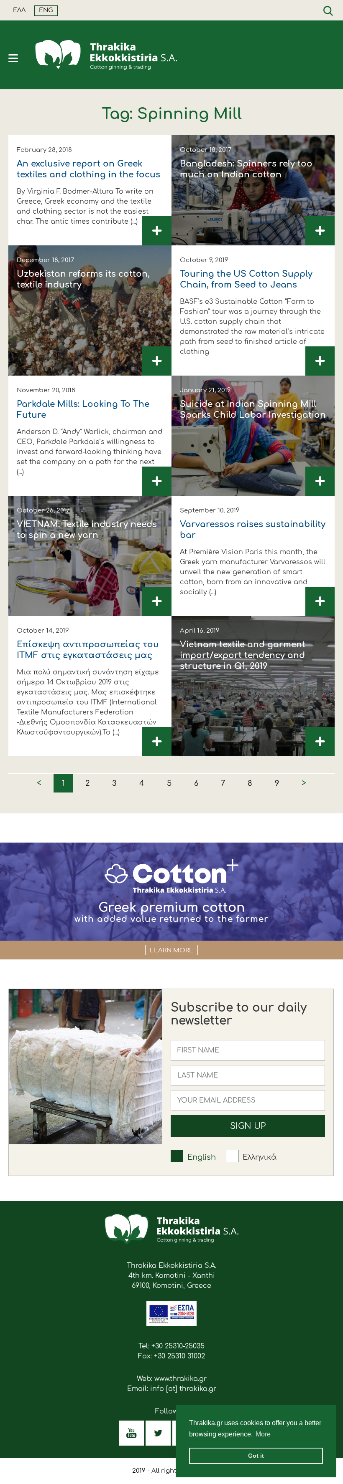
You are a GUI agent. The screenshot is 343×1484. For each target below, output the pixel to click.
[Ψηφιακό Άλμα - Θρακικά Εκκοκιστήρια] (171, 1324)
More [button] (263, 1434)
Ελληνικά (260, 1157)
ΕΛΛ (19, 10)
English (201, 1157)
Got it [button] (256, 1455)
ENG (46, 10)
